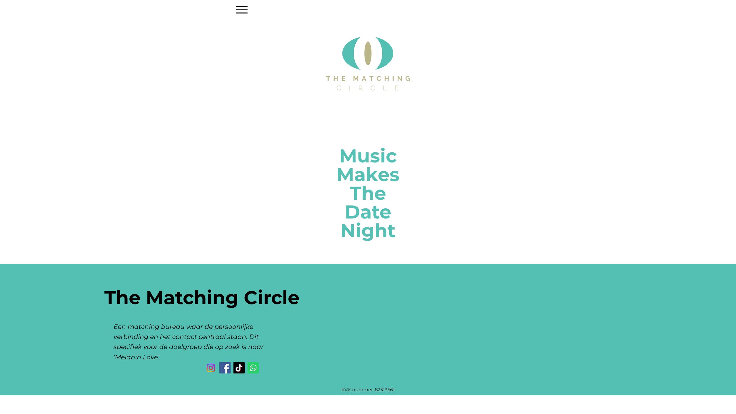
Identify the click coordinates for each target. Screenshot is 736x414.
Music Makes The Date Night (368, 193)
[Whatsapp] (253, 367)
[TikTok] (239, 367)
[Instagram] (210, 367)
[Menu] (241, 9)
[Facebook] (225, 367)
